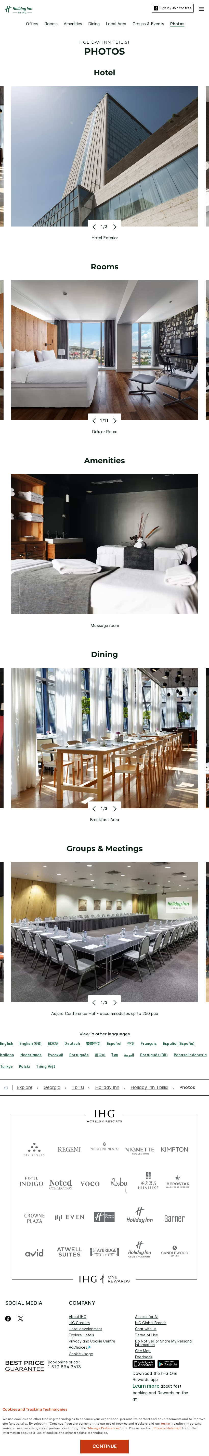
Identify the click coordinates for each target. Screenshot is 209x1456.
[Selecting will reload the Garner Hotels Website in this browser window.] (174, 1217)
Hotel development (85, 1329)
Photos (177, 23)
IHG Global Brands (150, 1323)
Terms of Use (146, 1335)
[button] (201, 8)
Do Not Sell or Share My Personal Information (163, 1343)
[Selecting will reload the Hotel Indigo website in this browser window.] (31, 1183)
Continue (105, 1446)
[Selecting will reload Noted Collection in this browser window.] (61, 1183)
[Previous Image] (94, 227)
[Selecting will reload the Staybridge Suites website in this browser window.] (104, 1251)
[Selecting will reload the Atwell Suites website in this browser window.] (69, 1251)
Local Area (116, 23)
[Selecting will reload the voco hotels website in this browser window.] (90, 1183)
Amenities (73, 23)
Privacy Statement (167, 1427)
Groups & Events (148, 23)
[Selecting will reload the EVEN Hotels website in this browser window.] (69, 1217)
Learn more (146, 1386)
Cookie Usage (81, 1354)
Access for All (146, 1316)
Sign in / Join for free (176, 8)
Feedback (143, 1357)
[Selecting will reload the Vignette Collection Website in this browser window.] (139, 1148)
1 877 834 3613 (64, 1366)
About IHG (77, 1316)
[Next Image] (114, 227)
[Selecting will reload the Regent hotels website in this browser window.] (69, 1148)
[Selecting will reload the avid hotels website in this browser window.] (34, 1251)
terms (165, 1423)
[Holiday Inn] (19, 9)
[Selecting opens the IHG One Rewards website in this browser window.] (104, 1279)
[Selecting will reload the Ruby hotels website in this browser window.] (119, 1183)
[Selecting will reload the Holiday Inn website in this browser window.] (139, 1217)
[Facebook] (9, 1319)
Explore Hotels (81, 1335)
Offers (32, 23)
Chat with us (145, 1329)
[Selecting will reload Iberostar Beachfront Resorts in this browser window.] (177, 1183)
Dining (94, 23)
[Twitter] (20, 1319)
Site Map (143, 1351)
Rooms (51, 23)
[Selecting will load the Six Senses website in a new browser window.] (34, 1148)
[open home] (8, 1087)
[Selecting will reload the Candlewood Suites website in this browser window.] (174, 1251)
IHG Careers (79, 1323)
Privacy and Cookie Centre (92, 1341)
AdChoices (78, 1347)
